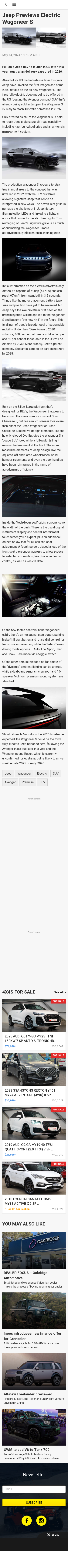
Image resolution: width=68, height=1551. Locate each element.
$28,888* (10, 1154)
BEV (42, 782)
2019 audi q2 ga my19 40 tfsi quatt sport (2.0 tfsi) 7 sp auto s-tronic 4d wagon (29, 1149)
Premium (28, 782)
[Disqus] (34, 878)
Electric (42, 773)
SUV (56, 773)
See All (58, 992)
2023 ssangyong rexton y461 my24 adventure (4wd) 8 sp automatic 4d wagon (30, 1094)
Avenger (10, 782)
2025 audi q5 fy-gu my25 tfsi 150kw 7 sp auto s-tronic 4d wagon (29, 1040)
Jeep (8, 773)
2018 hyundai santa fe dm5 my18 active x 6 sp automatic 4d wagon (28, 1203)
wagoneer (24, 773)
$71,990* (10, 1046)
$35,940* (10, 1100)
